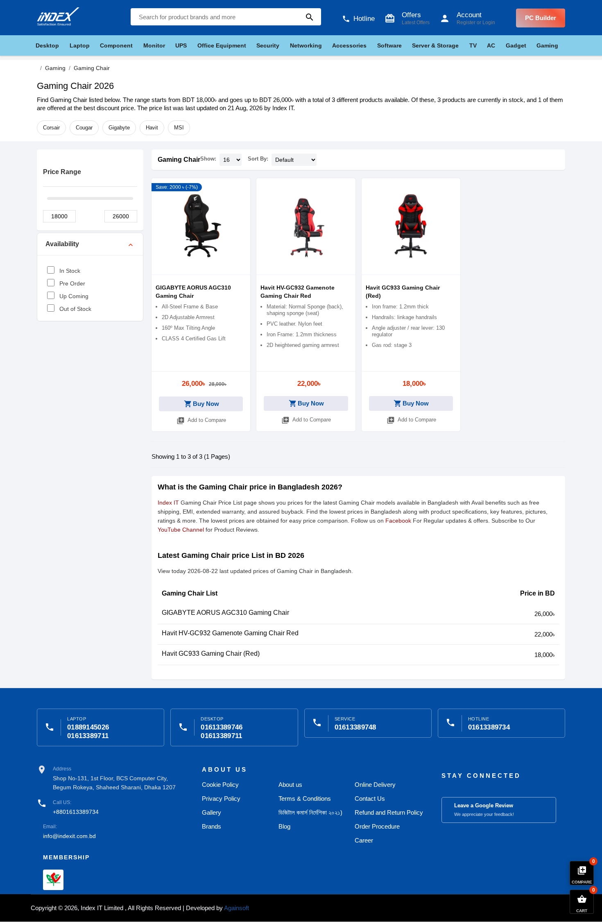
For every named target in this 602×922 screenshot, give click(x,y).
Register (466, 22)
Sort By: (258, 159)
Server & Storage (435, 45)
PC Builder (540, 17)
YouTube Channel (181, 529)
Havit (152, 128)
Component (116, 45)
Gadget (516, 45)
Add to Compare (201, 421)
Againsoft (236, 907)
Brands (211, 826)
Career (364, 840)
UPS (181, 45)
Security (267, 45)
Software (389, 45)
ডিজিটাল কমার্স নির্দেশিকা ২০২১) (310, 812)
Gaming (547, 45)
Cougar (84, 128)
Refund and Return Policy (389, 812)
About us (290, 784)
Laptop (80, 45)
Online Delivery (375, 784)
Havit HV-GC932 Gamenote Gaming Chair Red (230, 633)
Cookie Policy (220, 784)
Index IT (168, 502)
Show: (208, 159)
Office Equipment (221, 45)
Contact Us (370, 798)
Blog (284, 826)
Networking (306, 45)
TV (473, 45)
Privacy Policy (221, 798)
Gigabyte (119, 128)
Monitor (154, 45)
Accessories (349, 45)
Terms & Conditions (304, 798)
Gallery (211, 812)
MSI (179, 128)
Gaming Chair (179, 159)
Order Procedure (377, 826)
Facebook (398, 520)
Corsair (51, 128)
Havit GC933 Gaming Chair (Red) (211, 653)
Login (488, 22)
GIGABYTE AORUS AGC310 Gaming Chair (225, 612)
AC (491, 45)
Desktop (47, 45)
